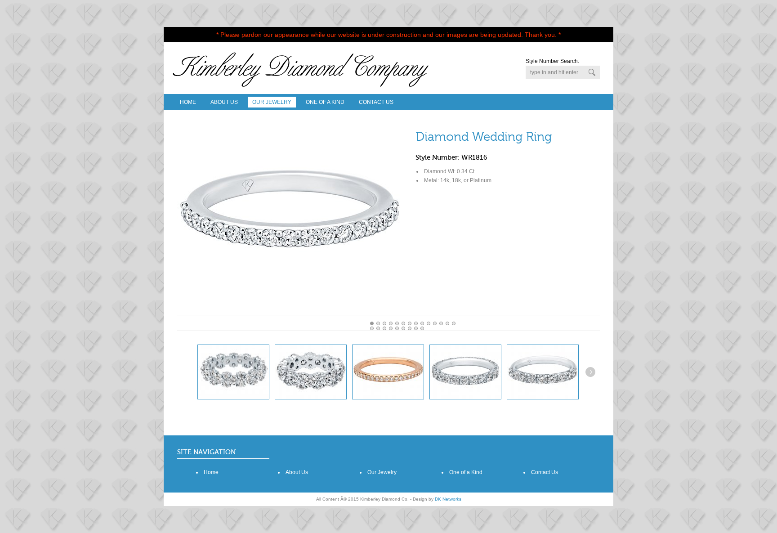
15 (378, 328)
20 (409, 328)
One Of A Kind (325, 102)
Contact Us (376, 102)
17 (391, 328)
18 (397, 328)
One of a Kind (465, 472)
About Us (224, 102)
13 (453, 323)
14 (372, 328)
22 (422, 328)
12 (447, 323)
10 (435, 323)
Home (188, 102)
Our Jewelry (271, 102)
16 (384, 328)
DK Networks (448, 499)
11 (441, 323)
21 (416, 328)
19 (403, 328)
